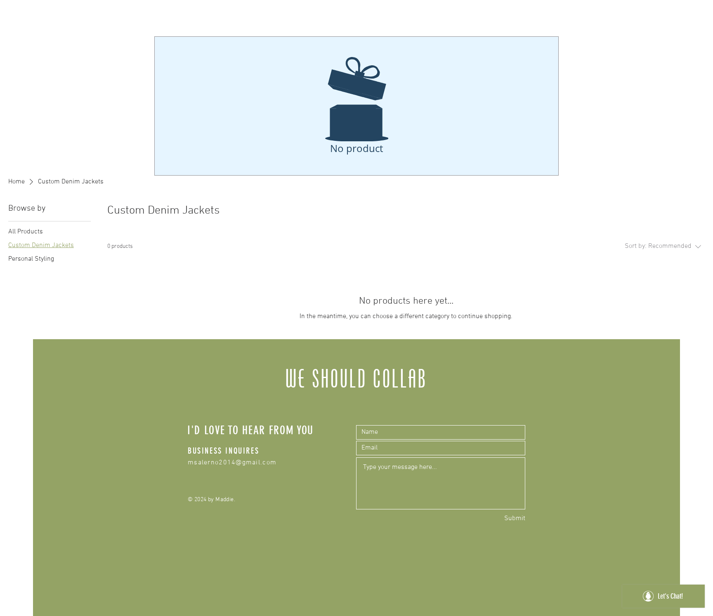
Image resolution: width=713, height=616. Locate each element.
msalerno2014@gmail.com (232, 463)
